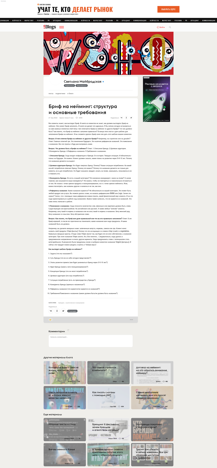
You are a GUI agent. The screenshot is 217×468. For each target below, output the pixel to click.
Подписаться (69, 85)
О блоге (70, 93)
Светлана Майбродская (82, 81)
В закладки (72, 311)
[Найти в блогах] (169, 27)
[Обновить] (68, 330)
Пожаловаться (81, 85)
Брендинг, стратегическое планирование (71, 303)
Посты (51, 93)
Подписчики (60, 93)
